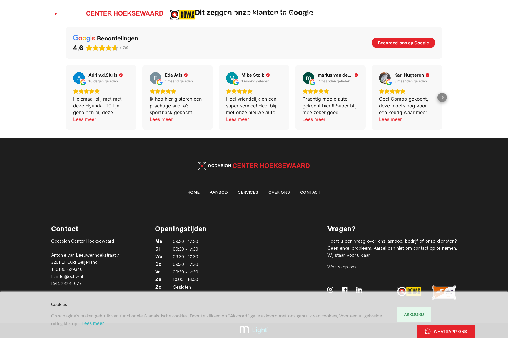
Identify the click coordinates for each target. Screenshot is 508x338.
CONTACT (343, 14)
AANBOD (255, 14)
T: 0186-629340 (67, 269)
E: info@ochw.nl (67, 276)
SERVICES (283, 14)
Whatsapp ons (342, 267)
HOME (230, 14)
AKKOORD (414, 314)
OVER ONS (313, 14)
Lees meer (93, 323)
